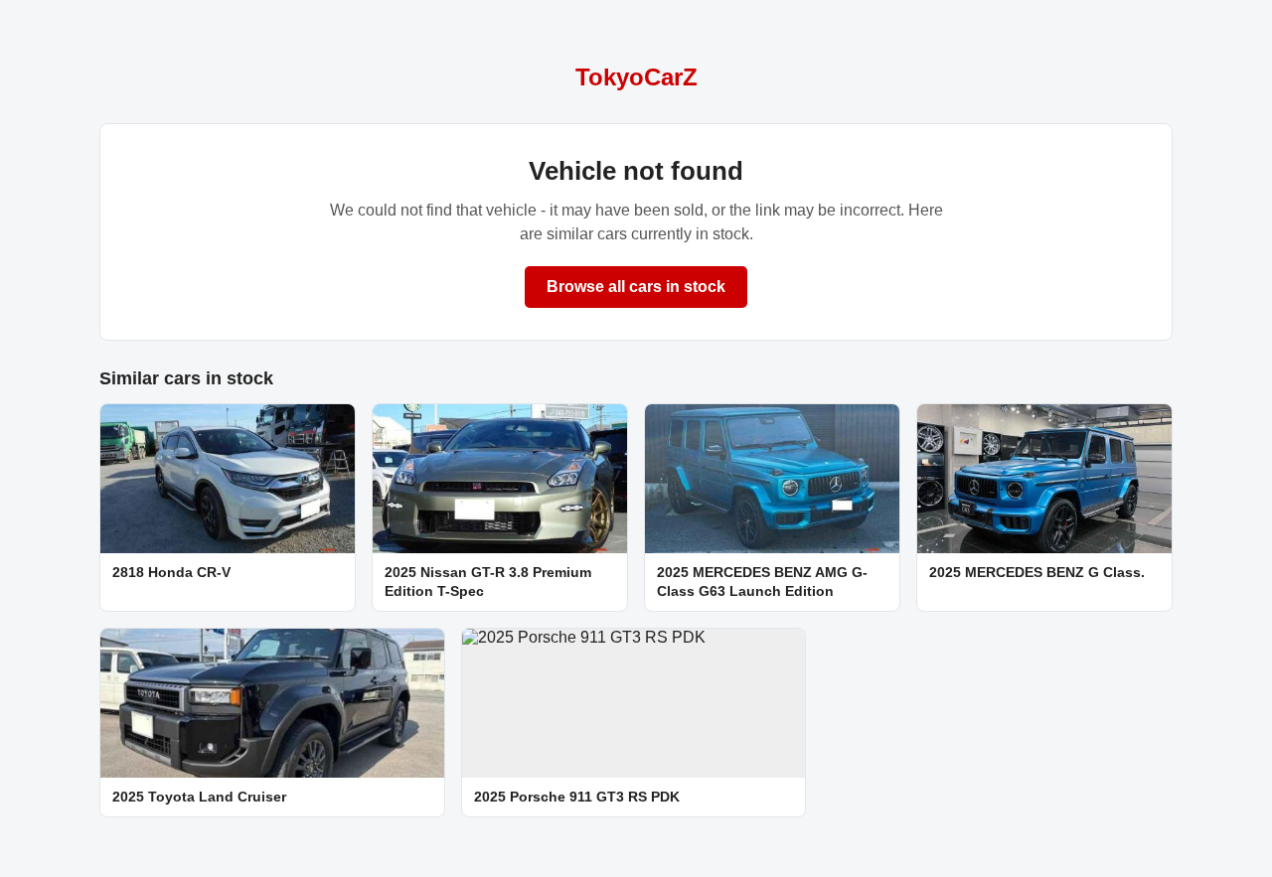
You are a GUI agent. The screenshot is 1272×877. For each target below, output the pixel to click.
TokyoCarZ (636, 77)
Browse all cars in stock (636, 286)
